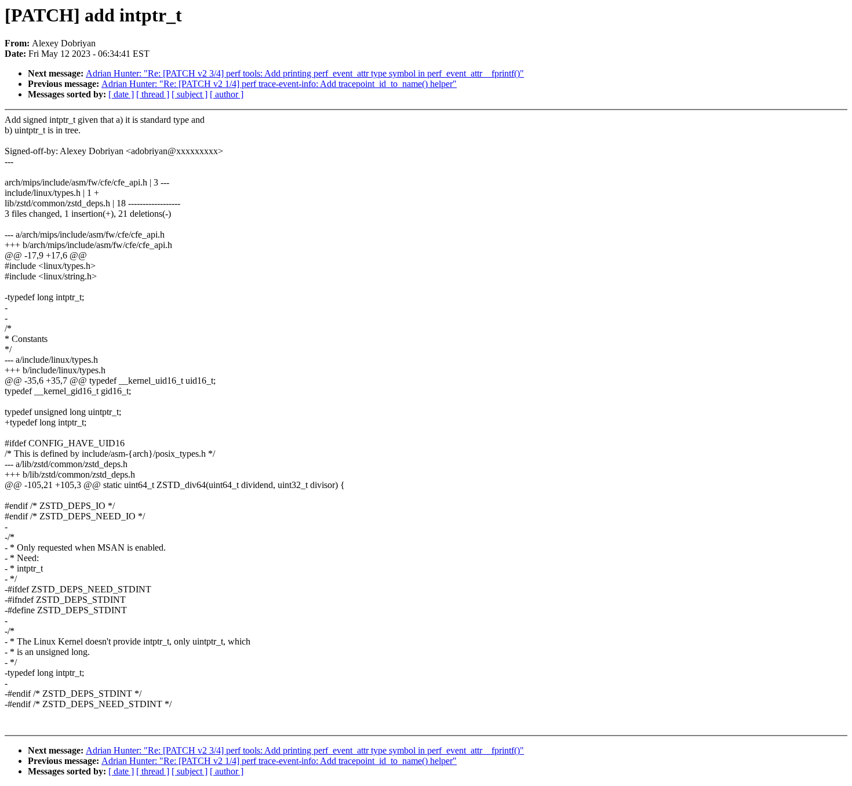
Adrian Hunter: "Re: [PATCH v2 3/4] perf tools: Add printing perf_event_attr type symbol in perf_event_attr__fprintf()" (305, 73)
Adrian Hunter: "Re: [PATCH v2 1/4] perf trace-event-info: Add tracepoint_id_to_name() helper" (279, 84)
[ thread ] (152, 94)
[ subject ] (189, 94)
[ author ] (226, 94)
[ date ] (121, 94)
